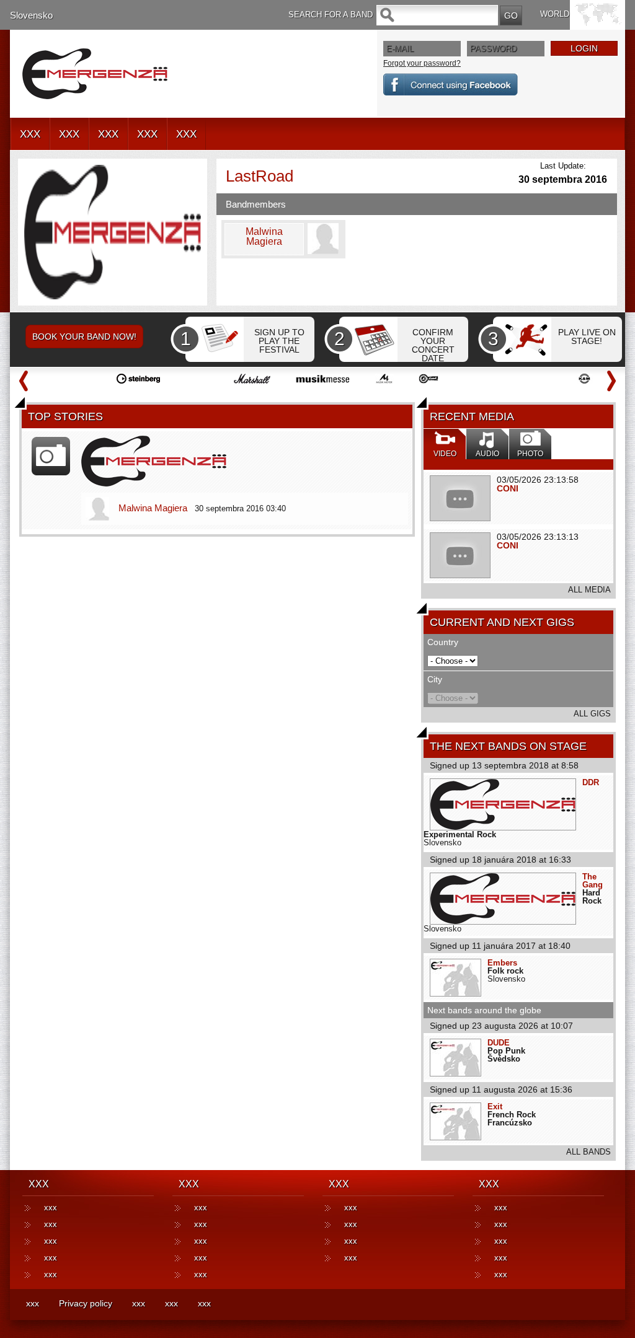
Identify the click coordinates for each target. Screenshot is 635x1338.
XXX (30, 134)
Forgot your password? (422, 63)
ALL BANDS (588, 1152)
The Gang (592, 880)
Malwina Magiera (152, 508)
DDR (590, 782)
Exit (494, 1106)
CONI (507, 488)
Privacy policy (85, 1303)
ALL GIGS (592, 714)
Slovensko (31, 15)
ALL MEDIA (589, 590)
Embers (502, 962)
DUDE (498, 1042)
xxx (50, 1207)
